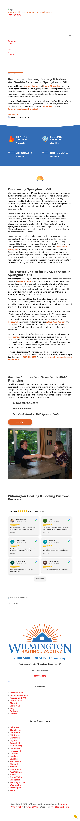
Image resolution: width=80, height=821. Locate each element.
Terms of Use (32, 807)
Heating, (27, 86)
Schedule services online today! (23, 109)
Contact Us (15, 706)
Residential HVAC (18, 698)
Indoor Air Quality (51, 86)
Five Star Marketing (60, 807)
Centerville (15, 732)
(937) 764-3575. (29, 357)
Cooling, (35, 86)
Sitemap (63, 804)
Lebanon (14, 753)
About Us (14, 703)
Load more (40, 579)
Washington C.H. (17, 782)
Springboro (15, 779)
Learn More (20, 422)
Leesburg (14, 756)
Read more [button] (13, 532)
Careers (13, 713)
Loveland (14, 759)
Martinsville (15, 761)
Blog (12, 708)
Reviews (14, 711)
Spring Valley (16, 777)
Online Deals (16, 700)
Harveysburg (16, 745)
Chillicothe (15, 735)
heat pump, (13, 337)
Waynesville (15, 785)
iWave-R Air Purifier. (55, 322)
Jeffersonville (16, 751)
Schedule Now (16, 692)
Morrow (13, 766)
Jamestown (15, 748)
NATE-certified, (24, 281)
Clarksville (15, 738)
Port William (16, 772)
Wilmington (15, 787)
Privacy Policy (17, 807)
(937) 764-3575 (14, 15)
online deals (48, 106)
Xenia (12, 790)
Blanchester (15, 730)
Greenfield (15, 743)
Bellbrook (14, 727)
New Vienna (15, 769)
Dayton (13, 740)
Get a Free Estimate (19, 695)
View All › (20, 143)
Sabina (13, 774)
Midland (14, 764)
